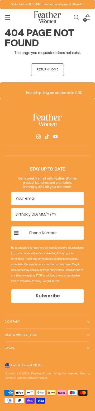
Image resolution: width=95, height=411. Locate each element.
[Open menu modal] (7, 17)
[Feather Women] (47, 17)
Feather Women (41, 373)
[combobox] (19, 233)
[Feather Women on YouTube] (56, 137)
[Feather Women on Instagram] (39, 137)
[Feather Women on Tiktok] (47, 137)
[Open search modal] (76, 17)
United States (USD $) (26, 365)
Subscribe (48, 296)
